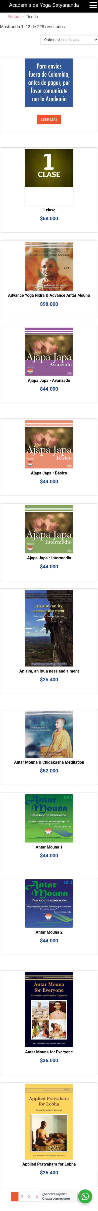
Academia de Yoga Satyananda (44, 5)
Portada (15, 16)
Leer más (49, 119)
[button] (93, 6)
